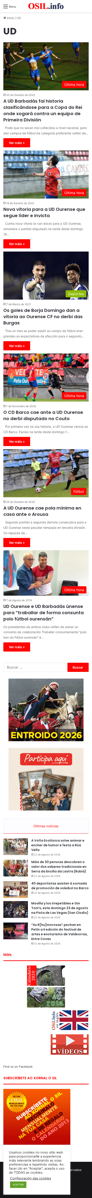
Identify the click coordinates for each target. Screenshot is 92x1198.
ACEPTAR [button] (18, 1184)
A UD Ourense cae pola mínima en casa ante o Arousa (42, 511)
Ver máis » (17, 143)
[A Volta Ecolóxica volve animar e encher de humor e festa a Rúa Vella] (15, 846)
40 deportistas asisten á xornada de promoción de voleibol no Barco (60, 885)
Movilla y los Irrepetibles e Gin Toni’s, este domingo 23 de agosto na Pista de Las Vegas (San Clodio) (59, 908)
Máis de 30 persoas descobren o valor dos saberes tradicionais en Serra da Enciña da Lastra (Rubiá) (58, 867)
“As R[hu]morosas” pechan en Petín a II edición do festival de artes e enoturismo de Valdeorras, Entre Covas (59, 932)
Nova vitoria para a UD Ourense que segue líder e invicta (44, 212)
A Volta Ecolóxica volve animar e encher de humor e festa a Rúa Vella (57, 845)
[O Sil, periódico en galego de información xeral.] (46, 6)
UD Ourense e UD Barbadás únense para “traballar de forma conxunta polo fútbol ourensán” (43, 612)
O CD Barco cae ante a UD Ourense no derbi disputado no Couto (43, 415)
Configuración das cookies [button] (30, 1178)
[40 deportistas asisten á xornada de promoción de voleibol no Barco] (15, 889)
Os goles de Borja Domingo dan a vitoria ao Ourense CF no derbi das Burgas (43, 316)
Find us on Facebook (18, 1066)
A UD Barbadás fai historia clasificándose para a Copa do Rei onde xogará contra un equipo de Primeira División (42, 110)
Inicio (10, 18)
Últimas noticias (46, 826)
